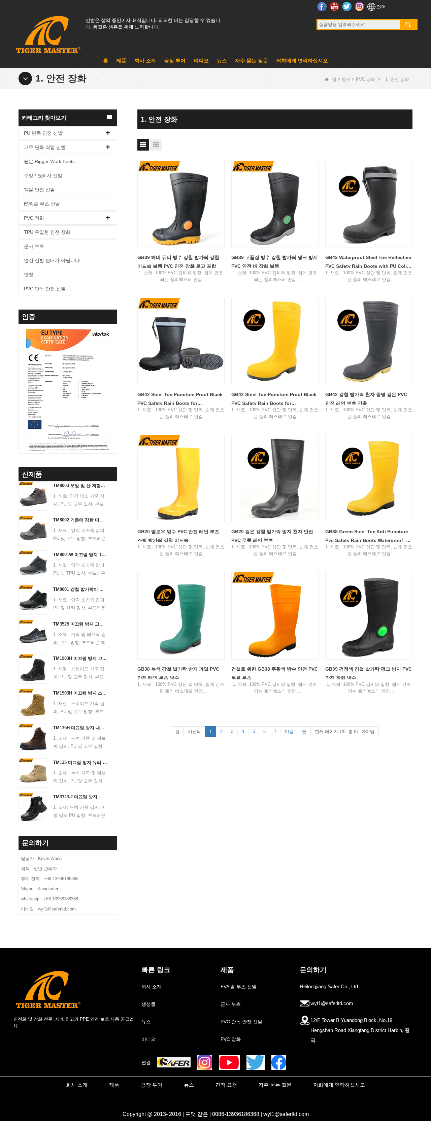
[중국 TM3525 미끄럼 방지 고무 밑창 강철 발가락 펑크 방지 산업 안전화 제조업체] (33, 634)
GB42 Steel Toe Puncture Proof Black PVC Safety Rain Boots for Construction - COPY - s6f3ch (180, 400)
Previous (21, 380)
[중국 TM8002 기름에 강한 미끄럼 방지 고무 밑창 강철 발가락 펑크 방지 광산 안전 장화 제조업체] (33, 530)
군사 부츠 (34, 246)
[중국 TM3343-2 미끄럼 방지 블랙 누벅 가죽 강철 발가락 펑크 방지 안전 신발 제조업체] (33, 807)
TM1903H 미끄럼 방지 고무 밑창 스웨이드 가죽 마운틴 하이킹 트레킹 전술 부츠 (80, 658)
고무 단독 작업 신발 (45, 147)
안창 (28, 274)
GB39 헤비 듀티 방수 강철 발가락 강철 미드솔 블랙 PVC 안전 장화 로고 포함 (178, 262)
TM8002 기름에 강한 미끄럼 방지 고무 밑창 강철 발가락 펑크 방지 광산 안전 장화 (80, 519)
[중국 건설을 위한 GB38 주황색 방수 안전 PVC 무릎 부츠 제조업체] (275, 615)
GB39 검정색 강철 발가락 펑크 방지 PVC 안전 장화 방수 (368, 673)
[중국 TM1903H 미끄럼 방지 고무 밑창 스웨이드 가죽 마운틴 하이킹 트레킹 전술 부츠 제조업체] (33, 668)
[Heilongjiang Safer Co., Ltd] (47, 31)
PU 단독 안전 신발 (43, 133)
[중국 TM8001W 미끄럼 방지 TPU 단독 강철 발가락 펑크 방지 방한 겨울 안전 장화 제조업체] (33, 564)
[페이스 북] (278, 1062)
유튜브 (335, 6)
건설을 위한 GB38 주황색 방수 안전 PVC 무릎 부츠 (274, 673)
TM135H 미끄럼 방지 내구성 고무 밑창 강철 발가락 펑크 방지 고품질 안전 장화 (80, 727)
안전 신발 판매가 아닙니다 (52, 260)
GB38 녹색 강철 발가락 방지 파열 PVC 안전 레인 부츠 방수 (178, 673)
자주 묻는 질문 (251, 60)
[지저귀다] (255, 1062)
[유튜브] (229, 1062)
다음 (289, 731)
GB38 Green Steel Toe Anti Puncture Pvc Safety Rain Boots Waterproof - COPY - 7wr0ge (366, 537)
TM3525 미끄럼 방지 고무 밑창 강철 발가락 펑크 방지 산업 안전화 (80, 624)
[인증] (60, 390)
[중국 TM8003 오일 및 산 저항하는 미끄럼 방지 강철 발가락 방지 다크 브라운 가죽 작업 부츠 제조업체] (33, 495)
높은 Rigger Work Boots (49, 161)
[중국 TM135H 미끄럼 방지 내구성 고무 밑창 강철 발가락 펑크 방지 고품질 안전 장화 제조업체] (33, 737)
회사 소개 (145, 60)
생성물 (148, 1004)
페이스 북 (323, 6)
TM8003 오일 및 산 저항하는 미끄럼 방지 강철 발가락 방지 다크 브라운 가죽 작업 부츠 (80, 485)
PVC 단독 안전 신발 (45, 288)
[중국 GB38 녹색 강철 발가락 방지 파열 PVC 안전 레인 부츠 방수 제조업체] (181, 615)
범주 (346, 79)
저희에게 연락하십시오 (302, 60)
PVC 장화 (365, 79)
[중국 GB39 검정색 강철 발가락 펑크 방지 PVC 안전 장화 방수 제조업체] (369, 615)
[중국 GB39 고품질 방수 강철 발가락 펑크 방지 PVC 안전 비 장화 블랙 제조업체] (275, 204)
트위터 (348, 6)
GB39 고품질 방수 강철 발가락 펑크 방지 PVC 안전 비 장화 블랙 (274, 262)
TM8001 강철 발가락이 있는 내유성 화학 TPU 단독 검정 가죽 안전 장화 (80, 589)
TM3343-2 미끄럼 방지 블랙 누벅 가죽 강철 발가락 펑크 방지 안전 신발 (80, 796)
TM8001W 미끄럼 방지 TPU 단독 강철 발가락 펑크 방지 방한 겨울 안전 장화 (80, 554)
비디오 (201, 60)
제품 (121, 60)
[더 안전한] (174, 1062)
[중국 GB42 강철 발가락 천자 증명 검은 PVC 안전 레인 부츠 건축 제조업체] (369, 341)
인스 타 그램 (360, 6)
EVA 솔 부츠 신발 (42, 203)
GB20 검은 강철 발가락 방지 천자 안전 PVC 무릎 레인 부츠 (272, 536)
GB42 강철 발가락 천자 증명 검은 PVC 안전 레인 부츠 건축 (366, 399)
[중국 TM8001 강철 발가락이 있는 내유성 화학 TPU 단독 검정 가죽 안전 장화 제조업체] (33, 599)
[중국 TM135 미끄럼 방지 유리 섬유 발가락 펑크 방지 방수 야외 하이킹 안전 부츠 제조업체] (33, 772)
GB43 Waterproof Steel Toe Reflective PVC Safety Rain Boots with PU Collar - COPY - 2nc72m (368, 262)
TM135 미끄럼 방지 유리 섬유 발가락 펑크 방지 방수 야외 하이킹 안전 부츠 (80, 762)
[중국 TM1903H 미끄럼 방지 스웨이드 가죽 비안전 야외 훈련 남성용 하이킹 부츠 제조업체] (33, 703)
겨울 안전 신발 (39, 189)
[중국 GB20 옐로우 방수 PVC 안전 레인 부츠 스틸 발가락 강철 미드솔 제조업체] (181, 478)
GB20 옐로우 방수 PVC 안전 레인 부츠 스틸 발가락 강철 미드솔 (178, 536)
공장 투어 (175, 60)
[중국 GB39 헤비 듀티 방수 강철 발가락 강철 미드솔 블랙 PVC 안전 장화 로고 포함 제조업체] (181, 204)
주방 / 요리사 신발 (43, 175)
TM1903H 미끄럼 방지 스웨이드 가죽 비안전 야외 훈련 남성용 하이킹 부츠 (80, 693)
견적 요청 (226, 1085)
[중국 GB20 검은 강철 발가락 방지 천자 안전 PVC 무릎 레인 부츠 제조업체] (275, 478)
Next (114, 380)
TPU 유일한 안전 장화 (47, 232)
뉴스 (222, 60)
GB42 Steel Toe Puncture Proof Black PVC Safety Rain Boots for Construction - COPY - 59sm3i (274, 400)
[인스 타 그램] (204, 1062)
